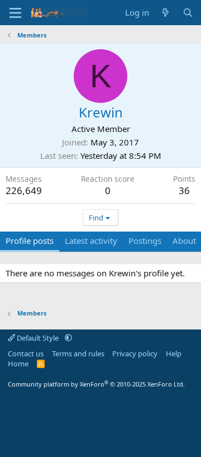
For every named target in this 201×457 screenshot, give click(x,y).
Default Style (37, 338)
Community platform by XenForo (96, 384)
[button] (68, 338)
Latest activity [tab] (91, 240)
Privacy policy (134, 353)
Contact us (26, 353)
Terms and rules (78, 353)
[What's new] (165, 12)
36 (184, 190)
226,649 (24, 190)
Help (173, 353)
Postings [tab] (144, 240)
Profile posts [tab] (30, 240)
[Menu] (15, 13)
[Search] (188, 12)
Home (18, 364)
